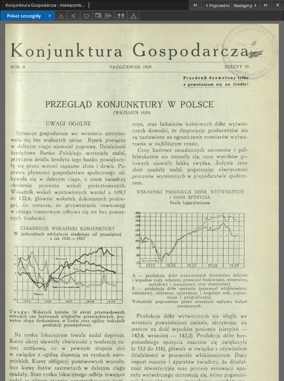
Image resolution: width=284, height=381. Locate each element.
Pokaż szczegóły (24, 16)
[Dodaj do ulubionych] (86, 16)
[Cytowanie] (121, 16)
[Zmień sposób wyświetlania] (97, 16)
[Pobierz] (61, 16)
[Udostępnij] (73, 16)
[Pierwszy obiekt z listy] (195, 5)
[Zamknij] (278, 5)
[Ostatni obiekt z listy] (266, 5)
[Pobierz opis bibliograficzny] (108, 16)
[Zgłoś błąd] (133, 16)
